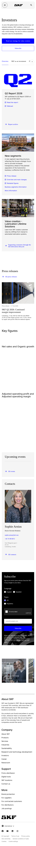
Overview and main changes (17, 179)
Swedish (19, 592)
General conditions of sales (21, 838)
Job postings (6, 808)
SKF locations (6, 780)
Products (4, 738)
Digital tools (6, 777)
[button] (6, 61)
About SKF (5, 734)
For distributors (7, 805)
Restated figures (12, 183)
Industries (5, 745)
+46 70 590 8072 (10, 539)
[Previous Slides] (7, 309)
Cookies (4, 841)
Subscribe (18, 628)
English (9, 592)
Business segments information (15, 187)
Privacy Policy (8, 639)
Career (4, 759)
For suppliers (6, 798)
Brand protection (8, 794)
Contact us (5, 784)
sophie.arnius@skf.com (11, 535)
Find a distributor (8, 773)
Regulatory (10, 603)
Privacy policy (25, 836)
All (7, 600)
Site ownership (6, 838)
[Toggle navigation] (4, 5)
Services (4, 741)
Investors (5, 755)
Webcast (10, 106)
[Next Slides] (32, 62)
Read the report (12, 102)
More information (11, 190)
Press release (11, 176)
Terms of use (15, 836)
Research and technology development (16, 752)
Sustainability (6, 748)
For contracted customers (11, 801)
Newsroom (5, 763)
